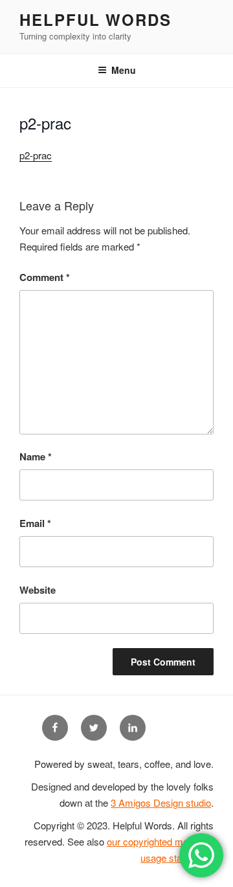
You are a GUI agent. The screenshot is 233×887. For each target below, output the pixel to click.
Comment (44, 277)
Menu (123, 69)
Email (35, 523)
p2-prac (35, 155)
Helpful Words (95, 19)
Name (35, 456)
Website (37, 590)
